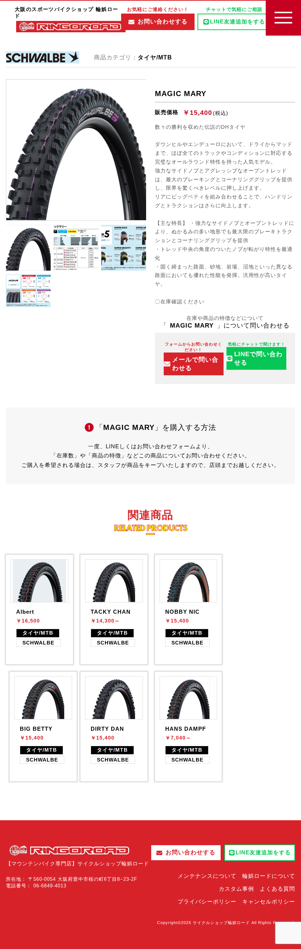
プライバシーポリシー (207, 901)
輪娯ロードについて (268, 876)
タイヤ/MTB (155, 57)
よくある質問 (277, 889)
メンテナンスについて (207, 876)
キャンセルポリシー (268, 901)
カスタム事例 (236, 889)
